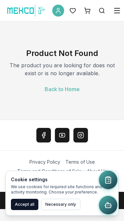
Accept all (24, 204)
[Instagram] (80, 135)
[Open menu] (117, 10)
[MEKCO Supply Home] (26, 11)
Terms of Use (80, 162)
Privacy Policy (44, 162)
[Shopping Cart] (87, 11)
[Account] (58, 11)
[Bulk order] (108, 180)
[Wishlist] (73, 11)
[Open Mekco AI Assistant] (108, 205)
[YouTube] (62, 135)
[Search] (102, 11)
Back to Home (62, 89)
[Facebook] (43, 135)
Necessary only (60, 204)
